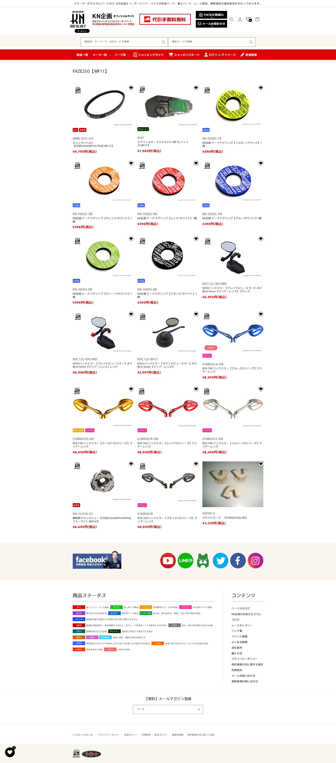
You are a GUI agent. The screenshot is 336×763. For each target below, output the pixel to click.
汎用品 (79, 643)
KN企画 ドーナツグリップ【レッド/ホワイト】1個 (167, 218)
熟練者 (79, 625)
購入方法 (237, 653)
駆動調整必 (105, 637)
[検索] (163, 42)
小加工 (174, 625)
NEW (79, 607)
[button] (231, 19)
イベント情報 (240, 636)
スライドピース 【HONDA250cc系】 (225, 517)
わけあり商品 (145, 613)
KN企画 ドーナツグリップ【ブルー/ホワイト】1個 (232, 218)
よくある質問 (240, 642)
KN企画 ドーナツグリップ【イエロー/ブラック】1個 (232, 144)
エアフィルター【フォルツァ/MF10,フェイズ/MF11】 (162, 143)
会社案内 (237, 647)
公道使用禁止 (79, 619)
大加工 (79, 631)
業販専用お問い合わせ (245, 681)
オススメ (185, 607)
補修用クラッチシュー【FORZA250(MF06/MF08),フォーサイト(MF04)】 (102, 519)
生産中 (79, 649)
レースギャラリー (242, 625)
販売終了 (114, 613)
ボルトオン (114, 631)
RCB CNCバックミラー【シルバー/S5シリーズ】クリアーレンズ (232, 445)
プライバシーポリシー (245, 659)
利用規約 (237, 670)
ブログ (236, 619)
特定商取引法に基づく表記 (201, 734)
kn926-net (87, 734)
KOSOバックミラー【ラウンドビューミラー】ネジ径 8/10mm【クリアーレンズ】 (167, 365)
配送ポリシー (161, 734)
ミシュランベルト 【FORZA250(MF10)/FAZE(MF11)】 (93, 144)
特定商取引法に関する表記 (247, 664)
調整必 (79, 637)
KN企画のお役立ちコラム (246, 614)
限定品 (79, 613)
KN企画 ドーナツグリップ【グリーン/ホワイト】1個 (102, 295)
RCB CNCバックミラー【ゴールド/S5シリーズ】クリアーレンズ (102, 445)
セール (146, 607)
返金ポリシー (131, 734)
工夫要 (158, 643)
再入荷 (116, 607)
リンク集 (237, 631)
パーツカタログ (241, 608)
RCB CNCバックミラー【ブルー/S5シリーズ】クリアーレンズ (232, 370)
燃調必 (92, 637)
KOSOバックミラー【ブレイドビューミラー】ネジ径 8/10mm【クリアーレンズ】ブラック (232, 289)
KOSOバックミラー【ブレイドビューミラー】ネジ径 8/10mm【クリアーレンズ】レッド (102, 365)
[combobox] (124, 42)
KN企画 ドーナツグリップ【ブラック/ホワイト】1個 (167, 295)
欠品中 (110, 649)
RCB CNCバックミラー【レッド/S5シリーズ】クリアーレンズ (167, 445)
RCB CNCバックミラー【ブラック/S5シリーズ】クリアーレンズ (167, 519)
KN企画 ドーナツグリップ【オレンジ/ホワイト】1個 (102, 220)
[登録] (198, 709)
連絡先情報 (178, 734)
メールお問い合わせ (243, 675)
